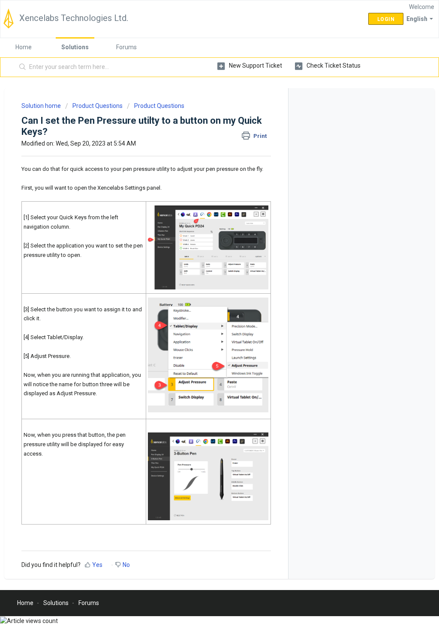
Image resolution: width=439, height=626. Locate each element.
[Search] (22, 67)
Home (23, 47)
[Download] (203, 203)
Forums (126, 47)
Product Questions (97, 105)
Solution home (41, 105)
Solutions (75, 47)
